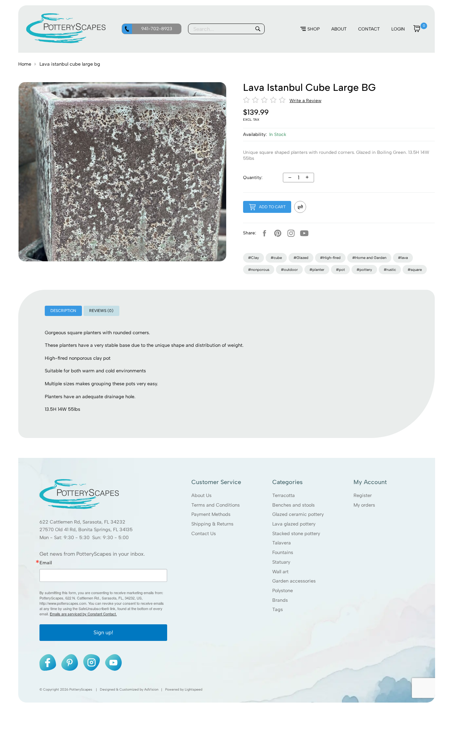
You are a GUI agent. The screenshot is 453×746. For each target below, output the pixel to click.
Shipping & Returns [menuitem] (212, 524)
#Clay (253, 257)
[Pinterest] (278, 233)
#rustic (390, 269)
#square (415, 269)
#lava (403, 257)
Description (63, 310)
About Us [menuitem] (201, 495)
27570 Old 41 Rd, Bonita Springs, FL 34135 (86, 529)
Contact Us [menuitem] (203, 533)
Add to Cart (272, 207)
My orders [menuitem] (364, 505)
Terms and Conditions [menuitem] (215, 505)
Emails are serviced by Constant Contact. (83, 613)
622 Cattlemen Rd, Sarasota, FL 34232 (82, 522)
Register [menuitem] (362, 495)
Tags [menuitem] (277, 609)
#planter (316, 269)
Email (45, 562)
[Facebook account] (264, 233)
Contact (369, 28)
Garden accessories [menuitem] (294, 581)
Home (24, 64)
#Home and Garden (369, 257)
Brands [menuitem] (280, 600)
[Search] (257, 29)
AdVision (151, 689)
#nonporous (258, 269)
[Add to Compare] (300, 207)
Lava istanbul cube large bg (69, 64)
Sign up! (103, 632)
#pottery (364, 269)
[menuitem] (310, 29)
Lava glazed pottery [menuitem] (293, 524)
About (339, 28)
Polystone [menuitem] (282, 590)
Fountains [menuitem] (282, 552)
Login (398, 28)
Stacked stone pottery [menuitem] (296, 533)
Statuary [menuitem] (281, 562)
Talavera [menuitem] (281, 543)
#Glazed (300, 257)
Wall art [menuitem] (280, 571)
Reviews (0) (101, 310)
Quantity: (252, 177)
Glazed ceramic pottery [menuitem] (298, 514)
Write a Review (305, 100)
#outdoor (289, 269)
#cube (276, 257)
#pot (340, 269)
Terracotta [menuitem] (283, 495)
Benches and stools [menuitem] (293, 505)
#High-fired (330, 257)
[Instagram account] (291, 233)
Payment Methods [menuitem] (210, 514)
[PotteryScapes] (66, 41)
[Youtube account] (304, 233)
